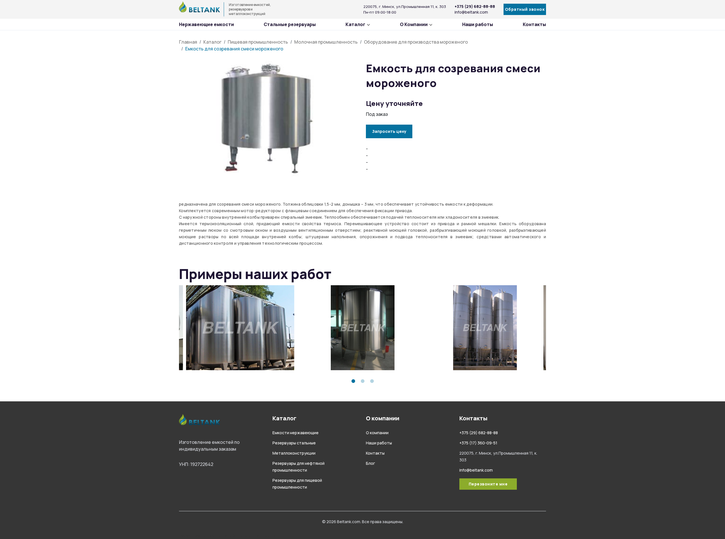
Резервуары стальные (294, 443)
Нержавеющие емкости (206, 24)
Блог (370, 463)
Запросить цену (389, 131)
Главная (188, 42)
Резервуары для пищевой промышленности (227, 535)
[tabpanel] (240, 327)
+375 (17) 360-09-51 (478, 443)
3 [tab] (372, 381)
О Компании (414, 24)
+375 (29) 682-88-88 (475, 6)
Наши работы (477, 24)
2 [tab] (362, 381)
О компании (377, 432)
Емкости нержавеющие (295, 432)
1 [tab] (353, 381)
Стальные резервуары (290, 24)
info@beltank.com (471, 12)
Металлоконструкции (293, 453)
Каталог (355, 24)
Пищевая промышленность (258, 42)
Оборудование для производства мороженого (416, 42)
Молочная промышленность (326, 42)
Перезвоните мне (488, 484)
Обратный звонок (525, 9)
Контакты (534, 24)
